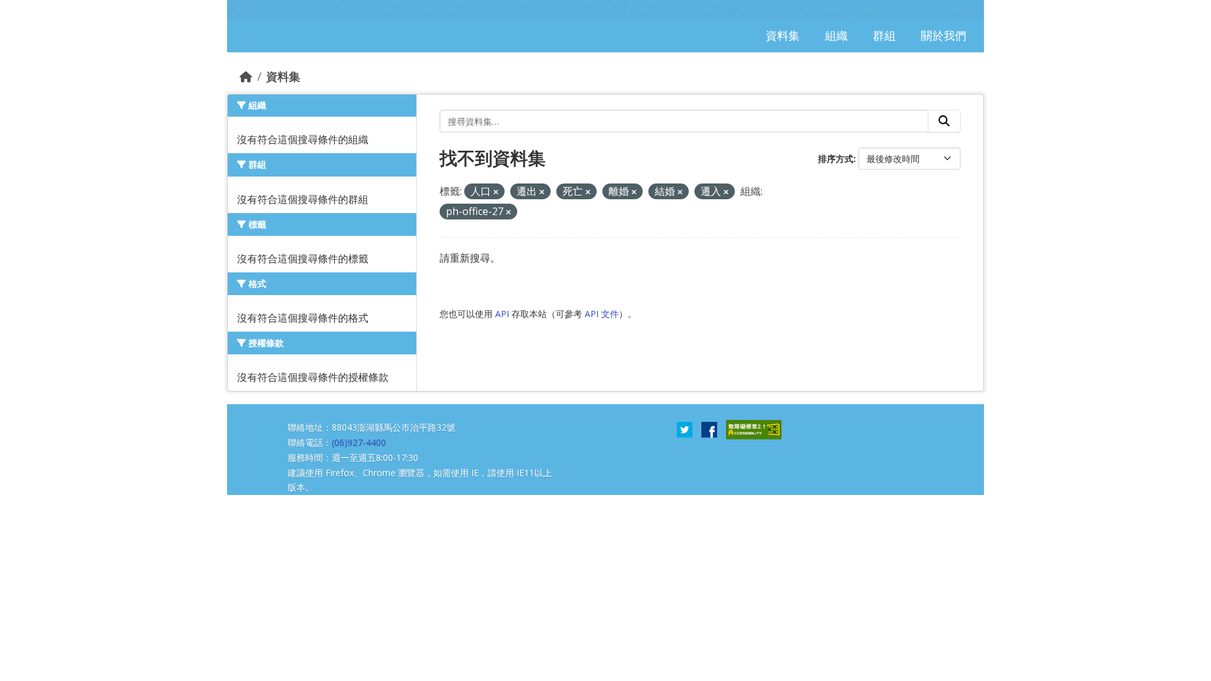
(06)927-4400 (359, 442)
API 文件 (602, 314)
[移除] (495, 192)
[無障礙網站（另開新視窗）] (754, 429)
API (502, 314)
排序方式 (835, 159)
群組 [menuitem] (884, 35)
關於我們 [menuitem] (943, 35)
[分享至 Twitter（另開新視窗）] (685, 429)
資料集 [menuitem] (783, 35)
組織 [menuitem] (836, 35)
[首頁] (246, 76)
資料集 (283, 76)
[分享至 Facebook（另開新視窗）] (709, 429)
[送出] (944, 121)
